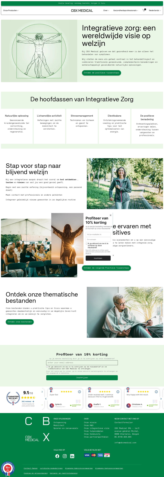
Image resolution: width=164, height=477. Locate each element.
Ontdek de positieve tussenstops (101, 73)
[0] (143, 10)
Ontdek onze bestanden (20, 322)
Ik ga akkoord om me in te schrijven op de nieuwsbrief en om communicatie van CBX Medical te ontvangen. (77, 368)
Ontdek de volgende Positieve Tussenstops (106, 268)
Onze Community (92, 434)
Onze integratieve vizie (96, 428)
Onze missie (90, 423)
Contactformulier (124, 423)
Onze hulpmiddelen (93, 431)
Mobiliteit (59, 425)
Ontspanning (60, 423)
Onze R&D (89, 425)
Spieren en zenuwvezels (66, 428)
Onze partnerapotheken (96, 437)
